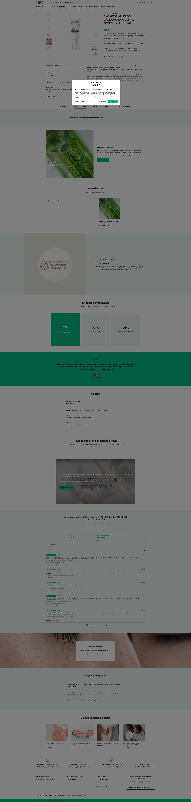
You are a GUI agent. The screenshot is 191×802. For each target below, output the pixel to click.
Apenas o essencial (102, 101)
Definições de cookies (79, 101)
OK (113, 101)
